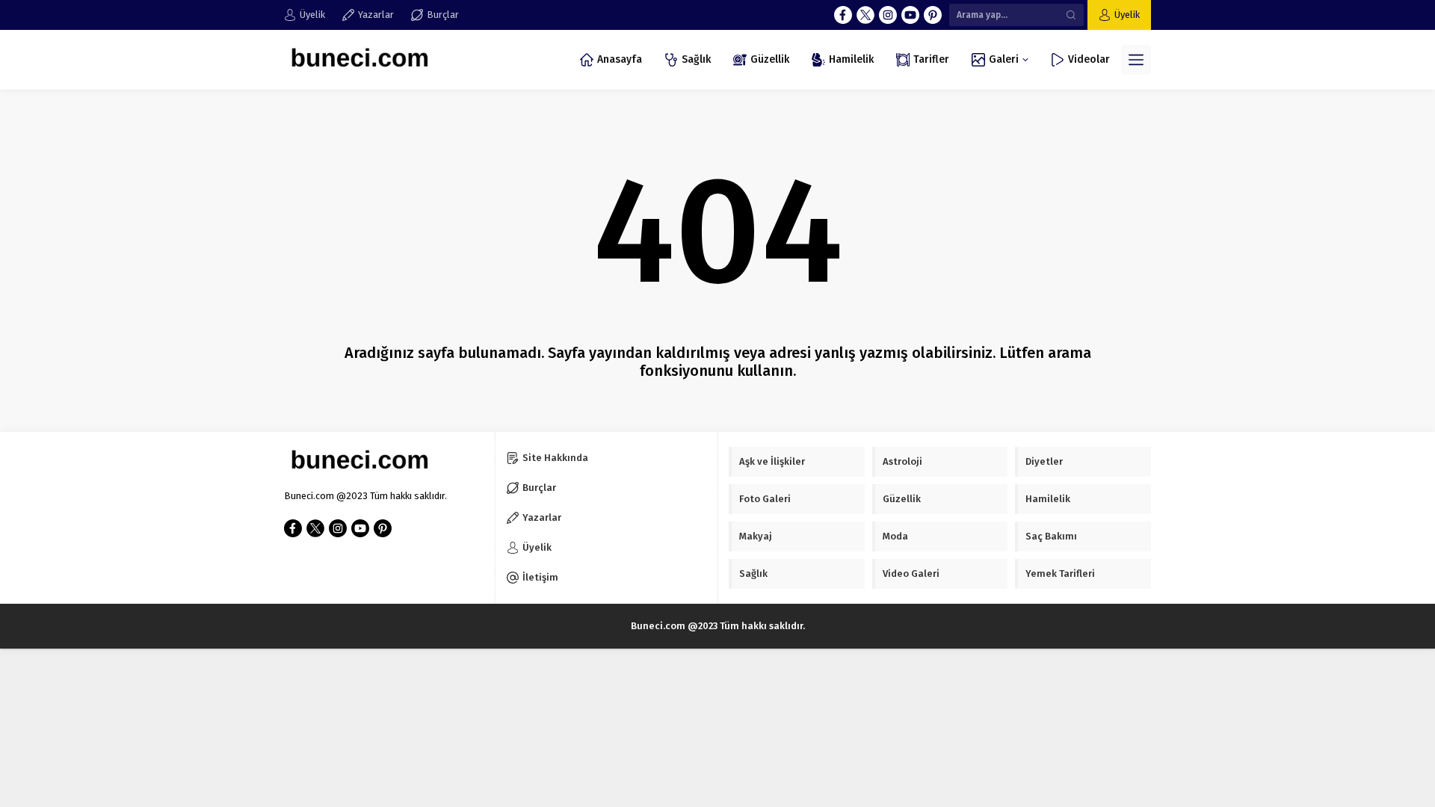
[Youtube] (910, 15)
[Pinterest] (933, 15)
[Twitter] (865, 15)
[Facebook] (843, 15)
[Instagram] (888, 15)
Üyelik (1127, 14)
